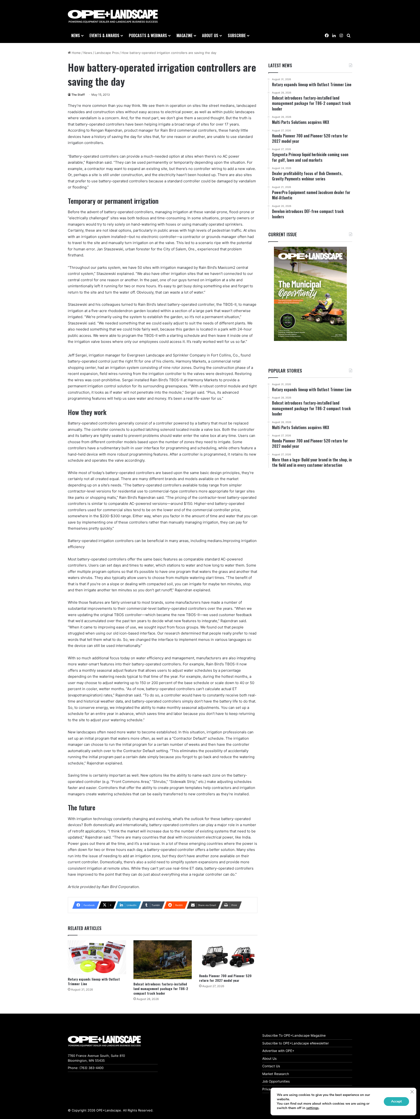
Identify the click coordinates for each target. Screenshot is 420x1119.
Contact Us (271, 1066)
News (75, 35)
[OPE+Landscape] (113, 16)
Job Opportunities (276, 1081)
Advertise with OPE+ (278, 1051)
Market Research (275, 1074)
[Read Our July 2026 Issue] (310, 294)
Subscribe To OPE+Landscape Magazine (294, 1035)
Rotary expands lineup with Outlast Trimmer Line (94, 981)
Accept (396, 1101)
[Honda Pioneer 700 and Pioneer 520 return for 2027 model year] (228, 955)
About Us (269, 1058)
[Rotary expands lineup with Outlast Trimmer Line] (97, 957)
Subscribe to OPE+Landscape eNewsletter (295, 1043)
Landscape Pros (107, 53)
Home (76, 53)
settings (312, 1108)
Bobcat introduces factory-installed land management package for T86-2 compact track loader (160, 988)
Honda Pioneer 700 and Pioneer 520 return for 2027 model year (225, 978)
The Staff (78, 94)
